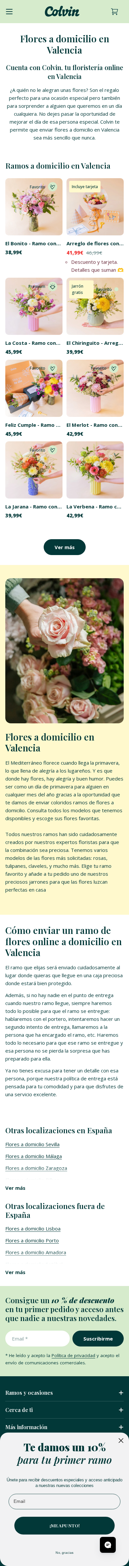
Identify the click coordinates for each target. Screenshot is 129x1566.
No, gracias (64, 1552)
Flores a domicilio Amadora (35, 1252)
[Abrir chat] (108, 1545)
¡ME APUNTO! (65, 1525)
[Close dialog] (121, 1440)
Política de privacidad (73, 1355)
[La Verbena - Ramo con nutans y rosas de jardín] (95, 470)
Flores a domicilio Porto (32, 1240)
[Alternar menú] (9, 12)
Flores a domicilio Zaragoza (36, 1168)
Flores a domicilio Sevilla (32, 1144)
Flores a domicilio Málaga (33, 1156)
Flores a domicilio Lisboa (33, 1228)
